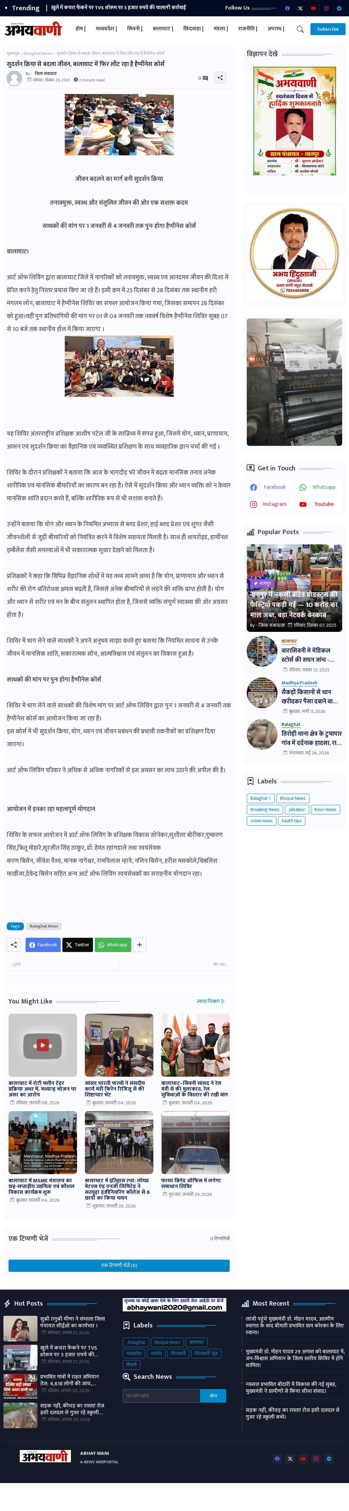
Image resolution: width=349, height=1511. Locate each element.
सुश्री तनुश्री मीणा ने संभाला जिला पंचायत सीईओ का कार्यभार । (72, 1322)
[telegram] (339, 8)
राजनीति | (247, 28)
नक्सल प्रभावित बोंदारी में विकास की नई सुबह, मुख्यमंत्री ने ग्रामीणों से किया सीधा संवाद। (291, 1388)
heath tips (292, 821)
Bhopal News (293, 798)
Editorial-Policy (216, 1500)
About (227, 1493)
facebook (275, 487)
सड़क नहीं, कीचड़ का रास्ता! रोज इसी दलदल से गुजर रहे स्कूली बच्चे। (72, 1409)
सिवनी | (134, 28)
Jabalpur (297, 809)
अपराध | (276, 28)
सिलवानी (178, 1353)
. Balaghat (136, 1342)
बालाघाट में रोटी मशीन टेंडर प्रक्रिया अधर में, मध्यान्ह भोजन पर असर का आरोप (42, 1089)
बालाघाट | (163, 28)
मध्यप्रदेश (133, 1353)
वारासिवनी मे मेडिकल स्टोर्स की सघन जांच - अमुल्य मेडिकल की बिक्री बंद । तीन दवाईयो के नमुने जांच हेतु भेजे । (310, 656)
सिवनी (131, 1365)
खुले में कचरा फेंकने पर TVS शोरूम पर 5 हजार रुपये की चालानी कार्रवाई (68, 1351)
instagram (275, 504)
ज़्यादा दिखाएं (208, 1001)
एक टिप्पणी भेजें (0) (119, 1265)
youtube (324, 504)
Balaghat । (261, 798)
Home (206, 1493)
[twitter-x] (300, 8)
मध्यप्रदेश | (106, 28)
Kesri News (325, 809)
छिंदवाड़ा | (193, 28)
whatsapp (324, 487)
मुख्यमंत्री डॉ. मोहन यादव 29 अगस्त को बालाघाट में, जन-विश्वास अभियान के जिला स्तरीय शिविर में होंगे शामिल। (295, 1359)
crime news (262, 821)
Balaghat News (38, 53)
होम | (81, 28)
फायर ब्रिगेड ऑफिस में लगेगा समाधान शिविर (191, 1183)
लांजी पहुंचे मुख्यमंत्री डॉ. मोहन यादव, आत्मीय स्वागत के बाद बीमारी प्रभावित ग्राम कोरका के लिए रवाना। (295, 1326)
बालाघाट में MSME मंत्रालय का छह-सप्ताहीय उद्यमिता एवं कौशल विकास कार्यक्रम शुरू (42, 1186)
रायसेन (156, 1353)
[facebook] (287, 8)
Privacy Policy (289, 1493)
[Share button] (139, 945)
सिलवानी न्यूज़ (206, 1353)
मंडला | (221, 28)
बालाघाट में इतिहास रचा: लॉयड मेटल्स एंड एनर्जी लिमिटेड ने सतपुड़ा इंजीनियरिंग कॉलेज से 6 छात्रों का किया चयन (117, 1189)
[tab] (81, 29)
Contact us (255, 1493)
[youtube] (313, 8)
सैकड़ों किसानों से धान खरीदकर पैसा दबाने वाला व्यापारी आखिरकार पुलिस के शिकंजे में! (310, 697)
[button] (300, 29)
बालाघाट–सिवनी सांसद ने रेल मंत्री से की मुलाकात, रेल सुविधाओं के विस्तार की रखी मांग (194, 1089)
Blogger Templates (64, 1493)
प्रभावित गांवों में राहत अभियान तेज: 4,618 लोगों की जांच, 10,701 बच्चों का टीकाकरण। (132, 7)
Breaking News (265, 809)
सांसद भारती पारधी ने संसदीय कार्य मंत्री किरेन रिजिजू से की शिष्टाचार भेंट (115, 1089)
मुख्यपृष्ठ (13, 53)
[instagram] (326, 8)
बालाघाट (196, 1342)
